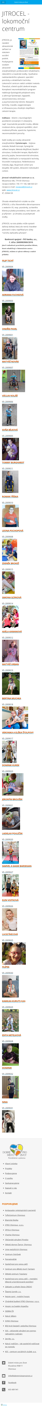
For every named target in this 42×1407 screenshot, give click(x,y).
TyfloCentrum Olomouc (15, 1215)
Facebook (12, 1382)
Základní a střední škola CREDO (18, 1286)
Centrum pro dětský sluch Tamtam (20, 1269)
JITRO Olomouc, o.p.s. (14, 1225)
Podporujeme (11, 1173)
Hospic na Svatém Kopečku (16, 1306)
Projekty (8, 1168)
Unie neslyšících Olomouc (16, 1249)
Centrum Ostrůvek (13, 1254)
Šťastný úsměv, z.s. (13, 1291)
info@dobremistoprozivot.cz (20, 1376)
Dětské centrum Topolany (16, 1274)
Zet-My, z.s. (10, 1339)
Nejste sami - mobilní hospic (17, 1296)
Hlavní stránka (11, 1163)
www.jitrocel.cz (13, 190)
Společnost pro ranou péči (16, 1264)
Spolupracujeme (12, 1183)
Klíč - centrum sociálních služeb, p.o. (20, 1351)
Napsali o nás (11, 1188)
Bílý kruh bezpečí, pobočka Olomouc (20, 1326)
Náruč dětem (10, 1316)
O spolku (9, 1178)
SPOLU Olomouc (12, 1230)
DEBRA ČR (9, 1311)
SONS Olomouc (11, 1321)
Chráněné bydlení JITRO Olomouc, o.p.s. (22, 1301)
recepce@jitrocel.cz (24, 187)
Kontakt (8, 1193)
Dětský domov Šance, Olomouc (18, 1244)
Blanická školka (11, 1220)
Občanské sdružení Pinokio (16, 1239)
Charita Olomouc (12, 1235)
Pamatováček (11, 1259)
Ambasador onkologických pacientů (20, 1210)
